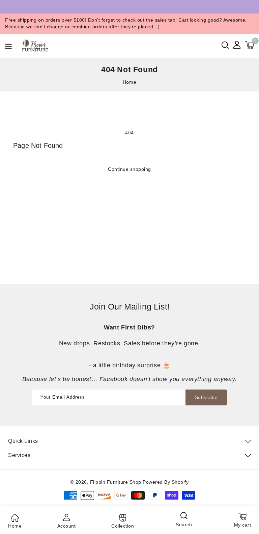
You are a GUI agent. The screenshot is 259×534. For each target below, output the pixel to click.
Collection (122, 526)
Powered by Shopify (166, 482)
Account (66, 526)
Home (129, 82)
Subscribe (206, 397)
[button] (8, 47)
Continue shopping (129, 169)
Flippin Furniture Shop (115, 482)
